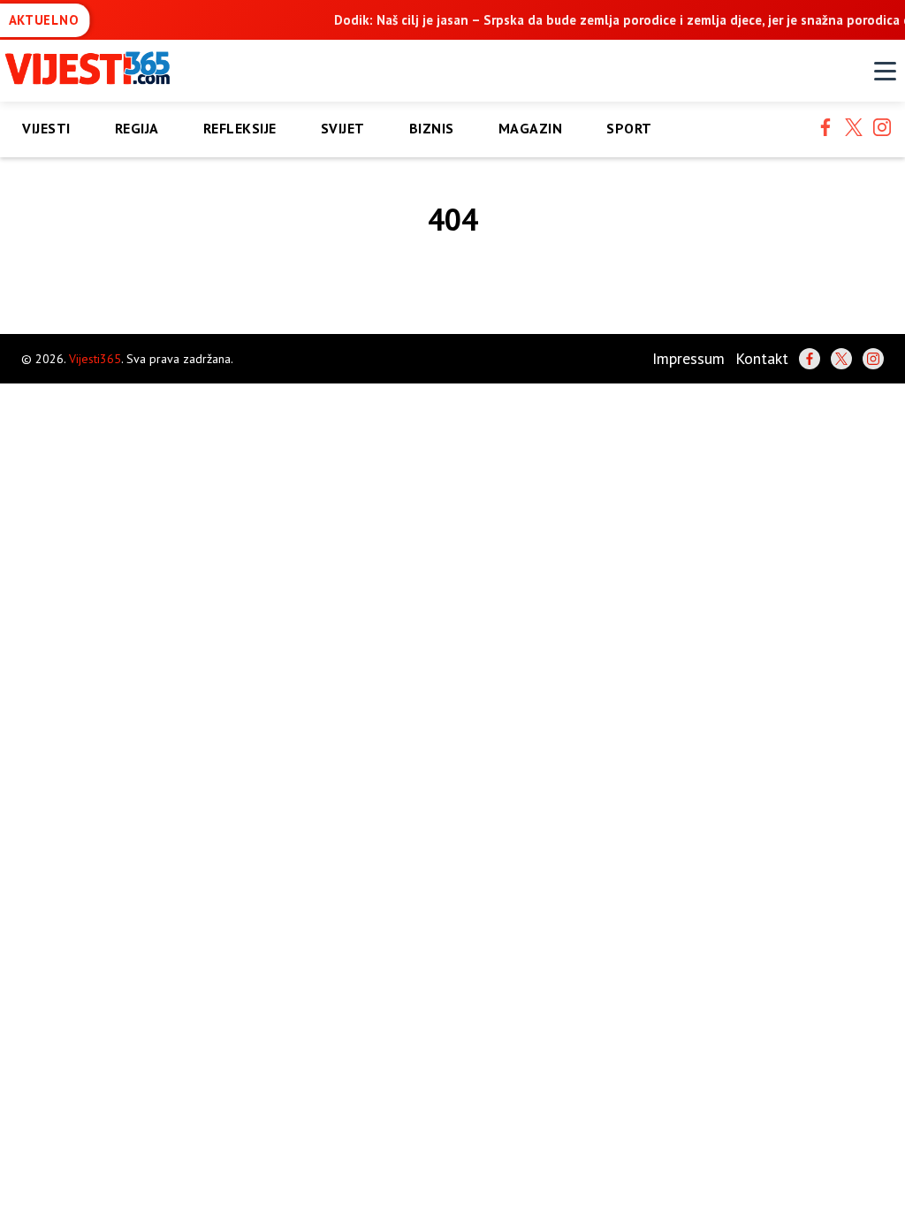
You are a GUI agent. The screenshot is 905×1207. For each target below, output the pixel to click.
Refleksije (240, 128)
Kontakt (761, 358)
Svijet (343, 128)
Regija (137, 128)
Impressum (688, 358)
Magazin (530, 128)
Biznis (431, 128)
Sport (629, 128)
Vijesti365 (95, 359)
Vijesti (46, 128)
